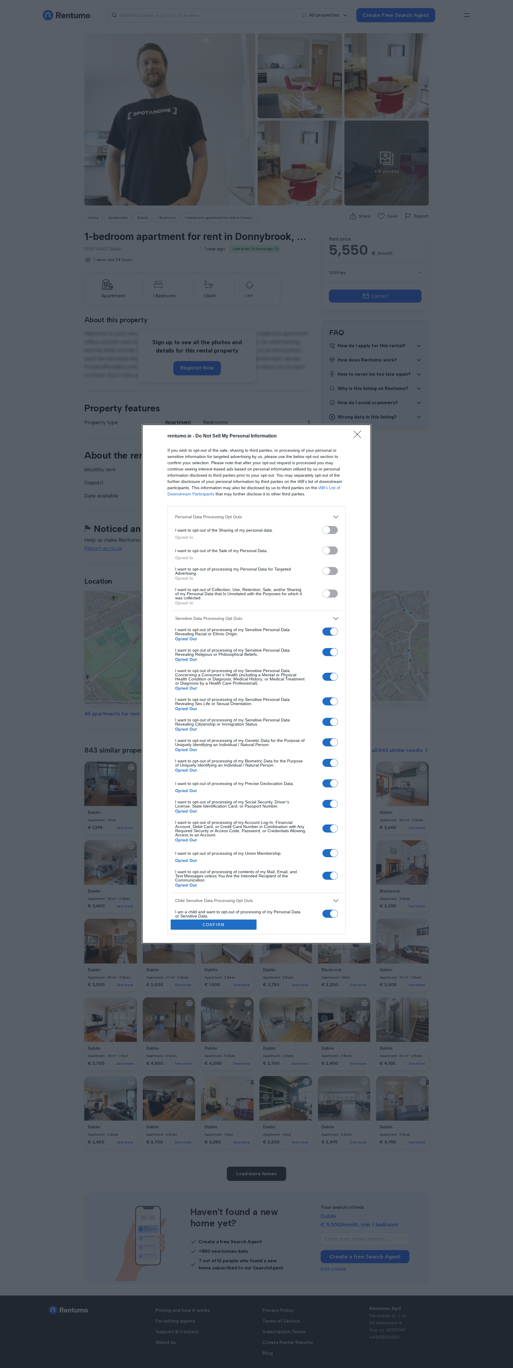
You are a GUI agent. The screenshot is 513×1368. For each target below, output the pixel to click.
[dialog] (256, 684)
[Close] (359, 436)
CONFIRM (214, 924)
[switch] (330, 530)
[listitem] (256, 517)
